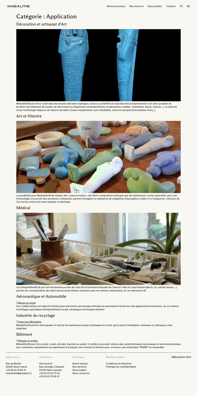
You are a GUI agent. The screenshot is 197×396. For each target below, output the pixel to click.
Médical (23, 207)
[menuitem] (181, 6)
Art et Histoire (29, 116)
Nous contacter (81, 373)
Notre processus (116, 6)
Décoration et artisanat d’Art (41, 24)
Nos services (136, 6)
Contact (171, 6)
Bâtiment (24, 334)
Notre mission (80, 363)
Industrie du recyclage (35, 315)
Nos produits (155, 6)
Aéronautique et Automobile (41, 296)
